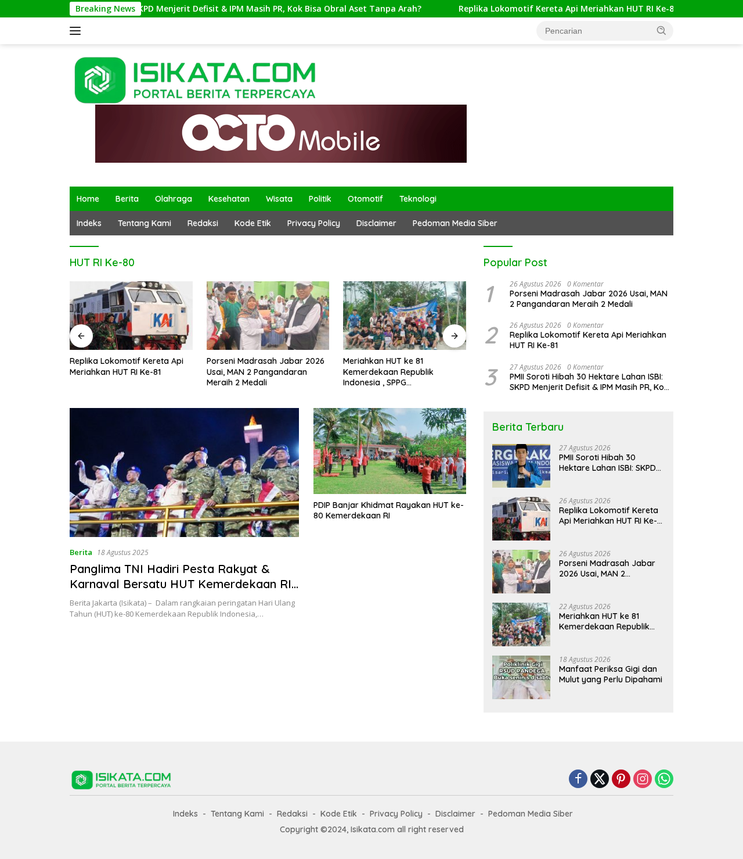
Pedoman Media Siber (455, 223)
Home (88, 199)
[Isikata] (197, 79)
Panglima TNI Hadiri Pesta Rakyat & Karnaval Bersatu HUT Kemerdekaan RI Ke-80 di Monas (180, 583)
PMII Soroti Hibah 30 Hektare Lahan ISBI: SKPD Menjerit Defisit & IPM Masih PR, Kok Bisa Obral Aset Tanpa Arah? (589, 381)
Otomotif (365, 199)
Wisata (279, 199)
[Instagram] (642, 779)
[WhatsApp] (664, 779)
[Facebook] (578, 779)
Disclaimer (376, 223)
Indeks (89, 223)
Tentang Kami (144, 223)
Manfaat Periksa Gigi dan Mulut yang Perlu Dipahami (610, 674)
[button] (661, 30)
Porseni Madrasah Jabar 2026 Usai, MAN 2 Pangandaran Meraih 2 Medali (265, 371)
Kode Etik (253, 223)
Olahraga (173, 199)
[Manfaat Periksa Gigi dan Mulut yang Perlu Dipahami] (521, 677)
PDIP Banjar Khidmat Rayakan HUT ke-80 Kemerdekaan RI (388, 510)
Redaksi (202, 223)
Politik (320, 199)
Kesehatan (229, 199)
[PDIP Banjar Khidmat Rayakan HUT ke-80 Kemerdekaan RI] (389, 451)
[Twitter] (599, 779)
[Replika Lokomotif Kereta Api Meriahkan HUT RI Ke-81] (131, 315)
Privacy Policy (313, 223)
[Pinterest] (621, 779)
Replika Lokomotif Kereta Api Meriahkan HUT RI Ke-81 (537, 8)
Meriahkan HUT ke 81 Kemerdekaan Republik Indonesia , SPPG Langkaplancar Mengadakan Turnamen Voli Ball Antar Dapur (404, 372)
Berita (127, 199)
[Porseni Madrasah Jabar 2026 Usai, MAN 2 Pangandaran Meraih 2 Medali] (268, 315)
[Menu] (77, 31)
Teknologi (418, 199)
